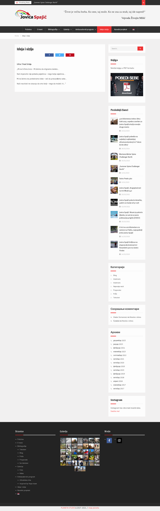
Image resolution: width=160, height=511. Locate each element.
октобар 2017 (118, 388)
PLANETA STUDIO (68, 508)
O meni (39, 29)
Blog (115, 275)
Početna (28, 29)
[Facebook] (109, 440)
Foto (21, 470)
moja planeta (93, 508)
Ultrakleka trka (25, 480)
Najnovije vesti (118, 286)
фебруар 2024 (119, 348)
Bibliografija (52, 29)
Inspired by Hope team (28, 484)
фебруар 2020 (119, 366)
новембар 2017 (119, 385)
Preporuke (117, 290)
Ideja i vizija (104, 29)
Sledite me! (115, 411)
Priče (115, 294)
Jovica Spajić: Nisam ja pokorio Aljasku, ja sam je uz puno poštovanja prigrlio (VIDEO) (131, 215)
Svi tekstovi (24, 463)
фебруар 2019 (119, 374)
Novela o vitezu (135, 317)
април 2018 (118, 381)
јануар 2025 (118, 344)
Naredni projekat (120, 29)
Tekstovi (116, 297)
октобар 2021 (118, 359)
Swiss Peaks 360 (125, 178)
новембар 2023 (119, 351)
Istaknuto (116, 279)
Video (22, 473)
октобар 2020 (118, 363)
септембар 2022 (119, 355)
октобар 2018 (118, 377)
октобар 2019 (118, 370)
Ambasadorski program (85, 29)
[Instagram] (119, 440)
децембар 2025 (119, 340)
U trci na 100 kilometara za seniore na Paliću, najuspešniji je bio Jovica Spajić (130, 230)
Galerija (66, 29)
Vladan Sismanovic (120, 317)
